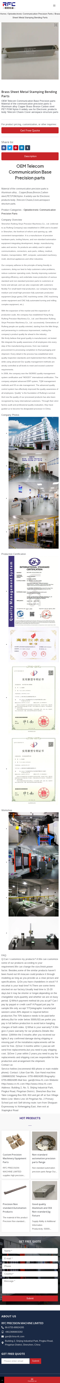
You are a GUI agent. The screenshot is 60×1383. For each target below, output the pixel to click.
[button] (3, 147)
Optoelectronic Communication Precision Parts (30, 13)
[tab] (30, 156)
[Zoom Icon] (56, 25)
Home (3, 13)
